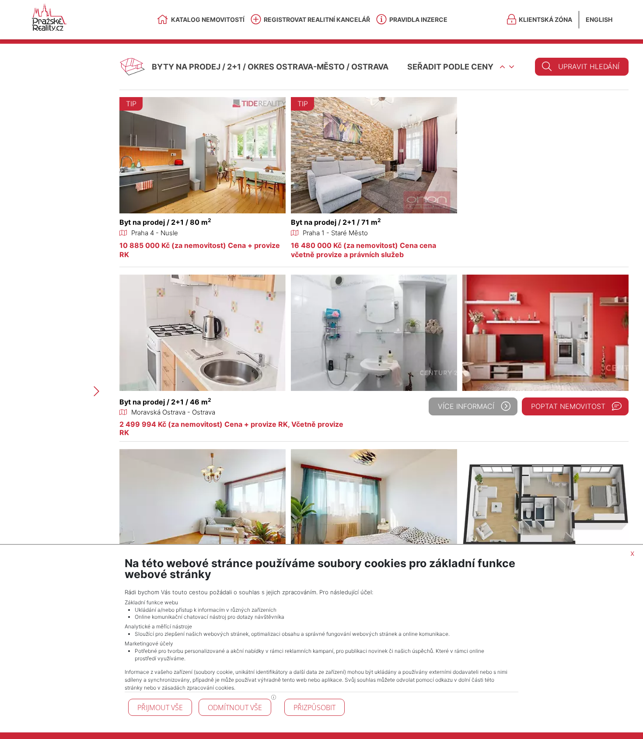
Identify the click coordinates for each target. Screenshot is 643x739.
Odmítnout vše (235, 707)
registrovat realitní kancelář (317, 19)
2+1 (234, 66)
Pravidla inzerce (418, 19)
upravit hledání (588, 66)
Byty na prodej (186, 66)
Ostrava (369, 66)
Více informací (466, 406)
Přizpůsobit (314, 707)
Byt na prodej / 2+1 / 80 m (165, 222)
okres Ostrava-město (296, 66)
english (599, 19)
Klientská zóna (545, 19)
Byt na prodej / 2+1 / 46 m (165, 401)
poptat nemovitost (568, 406)
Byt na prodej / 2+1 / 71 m (336, 222)
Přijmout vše (160, 707)
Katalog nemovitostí (208, 19)
